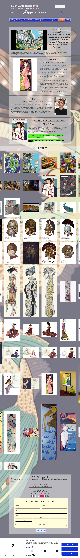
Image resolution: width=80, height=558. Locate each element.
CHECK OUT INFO (40, 112)
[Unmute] (15, 48)
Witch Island (42, 77)
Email (17, 510)
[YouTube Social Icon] (44, 496)
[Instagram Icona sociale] (41, 496)
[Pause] (12, 48)
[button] (61, 12)
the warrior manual (54, 84)
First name (17, 505)
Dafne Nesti (13, 8)
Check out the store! (43, 90)
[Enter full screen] (45, 48)
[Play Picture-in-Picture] (43, 48)
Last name (43, 505)
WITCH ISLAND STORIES (55, 77)
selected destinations (36, 137)
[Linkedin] (47, 496)
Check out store (58, 47)
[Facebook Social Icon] (32, 496)
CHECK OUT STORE (32, 132)
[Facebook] (35, 496)
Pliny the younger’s (44, 87)
